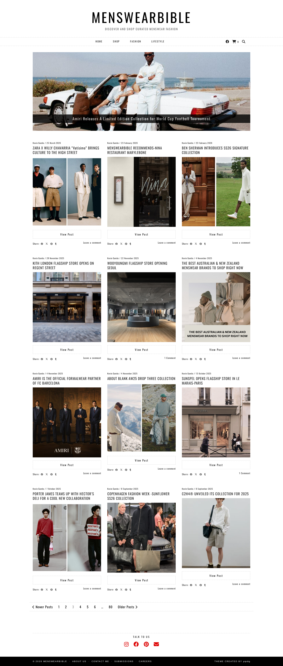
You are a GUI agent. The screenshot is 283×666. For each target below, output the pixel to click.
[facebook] (136, 644)
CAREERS (145, 661)
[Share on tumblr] (56, 243)
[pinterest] (146, 644)
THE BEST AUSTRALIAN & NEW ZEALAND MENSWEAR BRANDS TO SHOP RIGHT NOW (212, 265)
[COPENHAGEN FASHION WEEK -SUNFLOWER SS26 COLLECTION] (141, 538)
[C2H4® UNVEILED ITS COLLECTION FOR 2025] (216, 533)
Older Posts (126, 607)
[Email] (156, 644)
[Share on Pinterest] (52, 243)
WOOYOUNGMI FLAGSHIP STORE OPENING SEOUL (137, 265)
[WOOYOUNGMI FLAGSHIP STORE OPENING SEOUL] (141, 307)
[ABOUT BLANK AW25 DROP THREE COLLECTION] (141, 418)
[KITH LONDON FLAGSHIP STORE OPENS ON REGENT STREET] (67, 307)
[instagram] (126, 644)
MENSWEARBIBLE (141, 17)
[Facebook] (227, 41)
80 (110, 607)
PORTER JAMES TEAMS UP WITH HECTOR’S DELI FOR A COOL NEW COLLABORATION (63, 496)
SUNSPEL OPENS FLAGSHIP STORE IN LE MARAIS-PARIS (211, 381)
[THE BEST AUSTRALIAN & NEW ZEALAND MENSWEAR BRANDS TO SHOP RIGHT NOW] (216, 307)
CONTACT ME (100, 661)
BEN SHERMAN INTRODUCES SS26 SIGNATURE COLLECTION (215, 150)
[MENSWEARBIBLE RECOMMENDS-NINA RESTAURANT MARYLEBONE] (141, 192)
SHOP (116, 41)
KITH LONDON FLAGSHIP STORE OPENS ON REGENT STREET (63, 265)
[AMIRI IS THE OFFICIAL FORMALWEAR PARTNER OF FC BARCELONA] (67, 422)
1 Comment (170, 357)
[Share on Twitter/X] (47, 243)
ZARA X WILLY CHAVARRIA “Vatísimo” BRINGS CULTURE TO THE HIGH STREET (66, 150)
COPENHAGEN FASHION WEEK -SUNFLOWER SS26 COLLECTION (138, 496)
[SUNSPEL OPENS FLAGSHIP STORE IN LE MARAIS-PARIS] (216, 422)
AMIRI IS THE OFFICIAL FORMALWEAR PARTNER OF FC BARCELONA (67, 381)
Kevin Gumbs (38, 142)
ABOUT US (79, 661)
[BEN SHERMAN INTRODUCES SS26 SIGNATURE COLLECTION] (216, 192)
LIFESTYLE (157, 41)
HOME (99, 41)
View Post (67, 234)
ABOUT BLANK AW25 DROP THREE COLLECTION (141, 378)
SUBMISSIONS (124, 661)
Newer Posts (44, 607)
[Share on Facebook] (42, 243)
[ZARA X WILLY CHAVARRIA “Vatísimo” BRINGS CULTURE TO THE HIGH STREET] (67, 192)
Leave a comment (92, 242)
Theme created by (232, 661)
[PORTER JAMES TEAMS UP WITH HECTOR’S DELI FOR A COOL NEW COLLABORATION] (67, 538)
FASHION (135, 41)
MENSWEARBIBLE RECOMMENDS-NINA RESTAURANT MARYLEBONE (134, 150)
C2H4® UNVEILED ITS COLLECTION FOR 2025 (215, 493)
